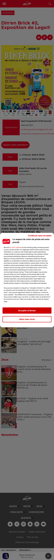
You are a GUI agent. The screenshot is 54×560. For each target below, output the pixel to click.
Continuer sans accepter (39, 235)
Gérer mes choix (27, 319)
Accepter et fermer (27, 310)
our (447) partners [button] (15, 247)
